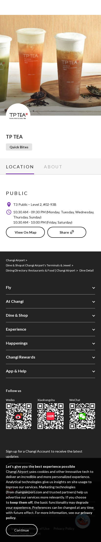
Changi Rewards (20, 357)
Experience (16, 329)
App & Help (16, 371)
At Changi (15, 301)
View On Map (25, 232)
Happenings (17, 343)
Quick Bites (19, 147)
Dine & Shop (17, 315)
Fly (8, 287)
